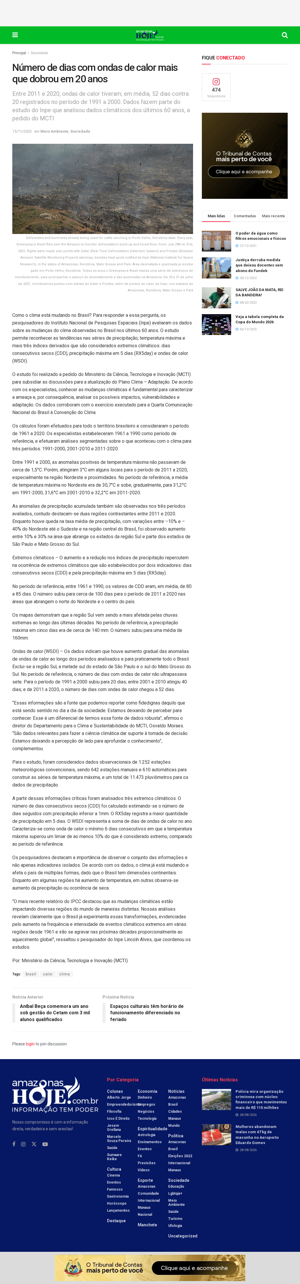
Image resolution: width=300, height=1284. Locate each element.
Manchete (147, 1225)
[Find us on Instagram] (23, 1144)
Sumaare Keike (114, 1157)
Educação (176, 1186)
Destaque (116, 1220)
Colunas (115, 1091)
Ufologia (175, 1226)
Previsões (147, 1163)
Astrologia (146, 1135)
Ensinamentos (150, 1142)
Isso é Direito (118, 1119)
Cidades (175, 1111)
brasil (31, 974)
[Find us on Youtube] (45, 1144)
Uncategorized (182, 1236)
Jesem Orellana (114, 1128)
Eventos (114, 1182)
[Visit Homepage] (150, 35)
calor (48, 974)
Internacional (149, 1200)
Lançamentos (118, 1210)
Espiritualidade (152, 1128)
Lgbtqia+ (175, 1193)
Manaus (144, 1208)
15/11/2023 (22, 131)
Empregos (146, 1104)
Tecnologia (147, 1119)
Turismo (175, 1219)
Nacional (145, 1215)
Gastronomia (118, 1196)
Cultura (114, 1169)
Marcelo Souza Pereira (119, 1139)
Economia (147, 1091)
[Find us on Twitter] (34, 1144)
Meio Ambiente (54, 131)
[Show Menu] (15, 35)
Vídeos (144, 1170)
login (30, 1044)
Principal (19, 53)
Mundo (174, 1126)
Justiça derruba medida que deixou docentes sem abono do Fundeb (259, 265)
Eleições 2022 (180, 1156)
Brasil (173, 1104)
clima (64, 974)
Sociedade (39, 53)
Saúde (112, 1148)
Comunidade (148, 1193)
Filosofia (114, 1111)
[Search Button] (285, 35)
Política (175, 1135)
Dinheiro (145, 1097)
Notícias (176, 1091)
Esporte (145, 1180)
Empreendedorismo (124, 1104)
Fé (140, 1156)
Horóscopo (117, 1203)
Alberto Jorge (119, 1097)
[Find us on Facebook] (13, 1144)
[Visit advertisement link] (245, 156)
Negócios (146, 1111)
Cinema (113, 1175)
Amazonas (147, 1186)
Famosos (115, 1189)
